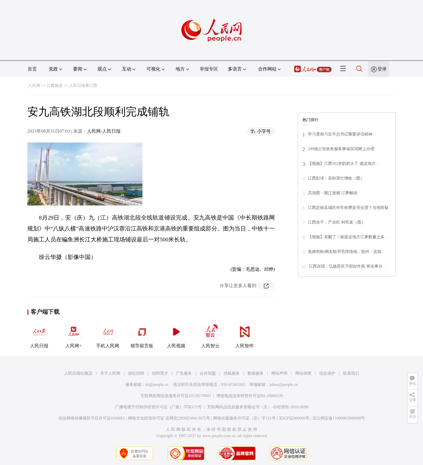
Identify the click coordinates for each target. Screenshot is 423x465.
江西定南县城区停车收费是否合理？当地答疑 (348, 207)
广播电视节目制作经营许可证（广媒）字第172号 (158, 407)
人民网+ (73, 345)
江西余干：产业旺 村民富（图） (336, 222)
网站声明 (279, 373)
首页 (32, 68)
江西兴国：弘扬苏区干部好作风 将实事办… (347, 266)
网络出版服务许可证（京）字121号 (244, 418)
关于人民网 (110, 373)
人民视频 (176, 345)
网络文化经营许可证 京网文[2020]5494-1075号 (169, 418)
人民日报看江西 (83, 85)
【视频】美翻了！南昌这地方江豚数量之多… (348, 237)
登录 (382, 68)
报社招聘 (136, 373)
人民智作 (244, 345)
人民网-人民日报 (104, 131)
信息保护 (327, 373)
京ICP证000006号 (294, 418)
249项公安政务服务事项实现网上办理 (341, 149)
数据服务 (255, 373)
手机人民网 (107, 345)
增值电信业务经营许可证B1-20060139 (249, 396)
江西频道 (55, 85)
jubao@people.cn (284, 384)
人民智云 (210, 345)
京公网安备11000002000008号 (339, 418)
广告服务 (184, 373)
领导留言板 (141, 345)
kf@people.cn (157, 384)
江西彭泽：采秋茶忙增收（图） (336, 178)
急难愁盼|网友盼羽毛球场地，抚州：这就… (346, 251)
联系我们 (351, 373)
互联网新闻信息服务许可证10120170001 (175, 396)
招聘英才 (160, 373)
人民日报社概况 (78, 373)
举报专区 (209, 68)
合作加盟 (208, 373)
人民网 (34, 85)
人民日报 (39, 345)
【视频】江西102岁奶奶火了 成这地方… (344, 163)
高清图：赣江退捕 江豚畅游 (332, 193)
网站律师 (303, 373)
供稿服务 (232, 373)
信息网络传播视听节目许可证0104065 (91, 418)
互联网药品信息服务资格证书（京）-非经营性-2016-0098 (257, 407)
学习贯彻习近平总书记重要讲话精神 (340, 134)
